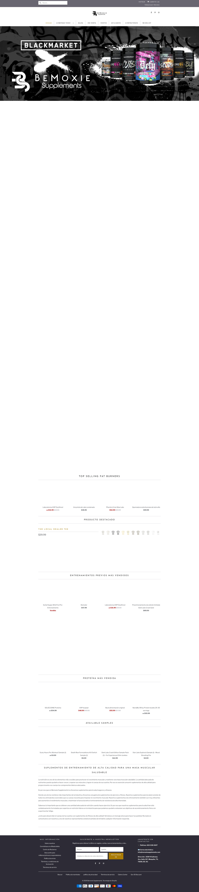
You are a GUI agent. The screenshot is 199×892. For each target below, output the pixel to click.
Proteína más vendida (99, 678)
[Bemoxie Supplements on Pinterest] (155, 12)
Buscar (60, 874)
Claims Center (122, 874)
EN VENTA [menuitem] (92, 23)
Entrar (142, 2)
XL (63, 554)
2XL (70, 554)
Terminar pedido (152, 5)
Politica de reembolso (73, 874)
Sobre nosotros (50, 843)
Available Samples (99, 723)
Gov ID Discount (136, 874)
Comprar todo (64, 23)
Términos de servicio (50, 867)
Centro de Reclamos (49, 849)
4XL (85, 554)
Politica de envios (50, 858)
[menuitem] (65, 23)
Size (39, 549)
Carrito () (154, 2)
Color (40, 540)
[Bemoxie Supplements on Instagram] (158, 12)
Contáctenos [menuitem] (131, 23)
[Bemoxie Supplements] (99, 14)
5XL (93, 554)
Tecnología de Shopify (110, 880)
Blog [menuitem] (80, 23)
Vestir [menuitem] (104, 23)
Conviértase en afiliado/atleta (50, 846)
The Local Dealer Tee (53, 529)
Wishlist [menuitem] (147, 23)
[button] (68, 560)
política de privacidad (90, 874)
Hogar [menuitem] (49, 23)
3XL (78, 554)
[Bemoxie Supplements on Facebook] (151, 12)
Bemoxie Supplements (94, 880)
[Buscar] (40, 3)
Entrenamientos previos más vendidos (99, 576)
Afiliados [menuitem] (116, 23)
